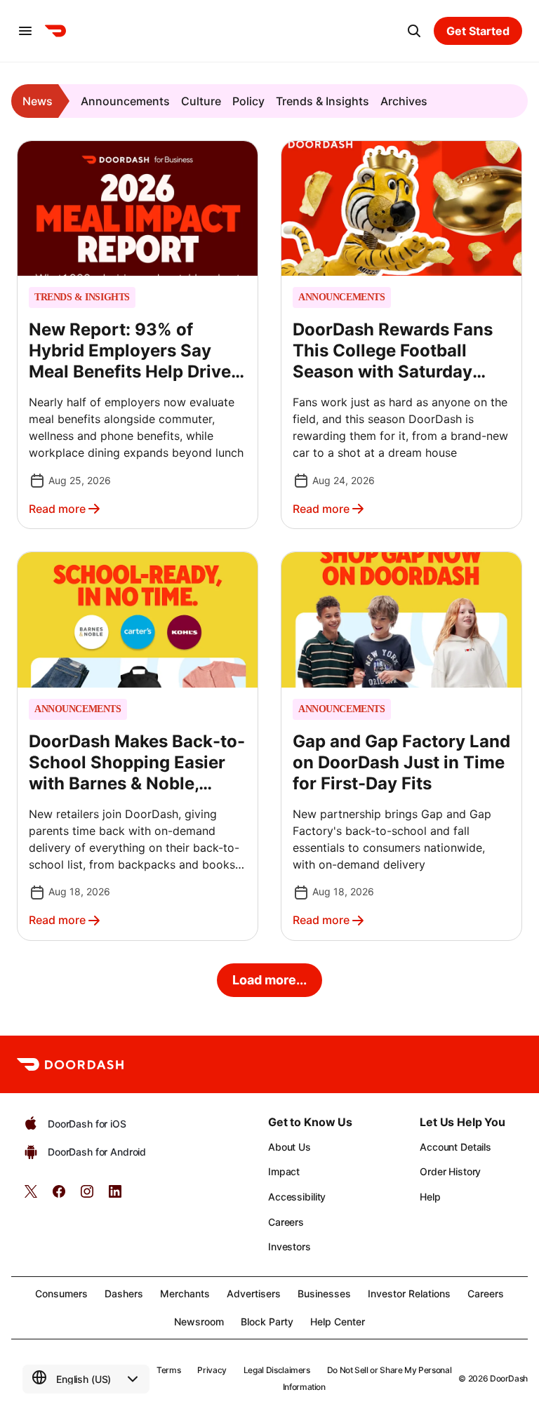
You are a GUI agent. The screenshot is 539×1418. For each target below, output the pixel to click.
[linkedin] (115, 1196)
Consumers (61, 1293)
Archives (403, 101)
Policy (248, 101)
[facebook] (59, 1196)
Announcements (125, 101)
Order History (450, 1171)
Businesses (324, 1293)
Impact (284, 1171)
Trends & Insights (322, 101)
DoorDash (509, 1378)
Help (430, 1197)
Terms (168, 1370)
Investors (289, 1246)
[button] (137, 334)
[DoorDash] (55, 31)
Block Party (267, 1321)
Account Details (455, 1147)
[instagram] (87, 1196)
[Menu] (25, 30)
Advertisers (254, 1293)
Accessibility (297, 1197)
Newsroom (199, 1321)
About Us (289, 1147)
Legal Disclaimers (277, 1370)
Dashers (124, 1293)
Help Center (337, 1321)
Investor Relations (409, 1293)
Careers (286, 1222)
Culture (201, 101)
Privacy (211, 1370)
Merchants (185, 1293)
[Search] (414, 30)
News (37, 101)
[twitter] (30, 1196)
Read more (57, 509)
